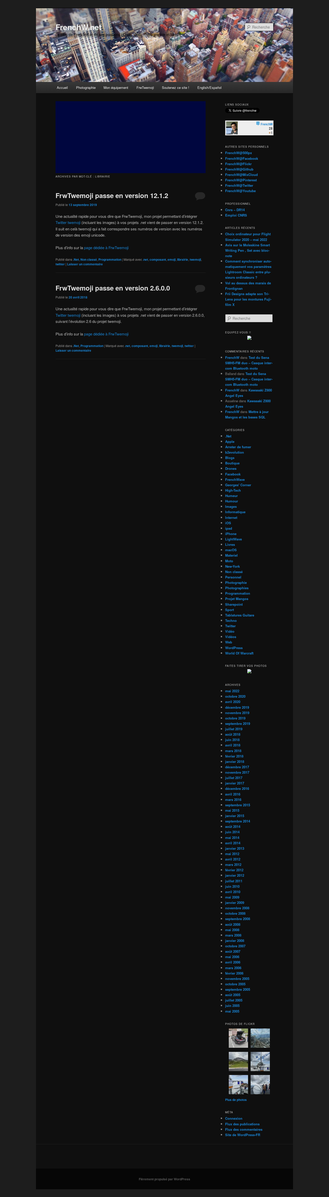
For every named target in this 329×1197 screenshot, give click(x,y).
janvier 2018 (234, 761)
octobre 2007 (235, 945)
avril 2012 (232, 859)
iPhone (230, 533)
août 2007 (232, 951)
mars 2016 (233, 799)
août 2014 (232, 826)
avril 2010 (232, 891)
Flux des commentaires (243, 1129)
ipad (228, 528)
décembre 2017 (237, 766)
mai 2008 (232, 929)
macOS (231, 549)
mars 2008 (233, 935)
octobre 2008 (235, 913)
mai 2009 (232, 897)
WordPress (234, 647)
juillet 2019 (233, 728)
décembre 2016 (237, 788)
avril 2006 (232, 962)
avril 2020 (232, 701)
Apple (229, 441)
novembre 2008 (237, 907)
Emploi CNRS (236, 215)
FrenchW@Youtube (240, 190)
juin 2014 (232, 831)
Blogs (229, 457)
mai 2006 (232, 956)
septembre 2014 (237, 821)
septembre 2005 (237, 989)
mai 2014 (232, 837)
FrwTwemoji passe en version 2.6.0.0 (113, 288)
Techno (231, 620)
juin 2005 (232, 1005)
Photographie (86, 87)
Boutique (232, 463)
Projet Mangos (236, 598)
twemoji (195, 259)
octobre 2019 (235, 718)
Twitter (230, 625)
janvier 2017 (234, 783)
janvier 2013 (234, 848)
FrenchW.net (79, 26)
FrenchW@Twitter (239, 185)
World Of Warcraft (239, 653)
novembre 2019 (237, 712)
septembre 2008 (237, 918)
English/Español (209, 87)
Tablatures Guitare (239, 615)
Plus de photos (236, 1099)
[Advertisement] (131, 137)
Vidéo (229, 631)
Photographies (237, 587)
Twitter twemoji (68, 222)
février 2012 (234, 869)
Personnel (233, 577)
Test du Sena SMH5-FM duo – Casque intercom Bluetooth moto (248, 363)
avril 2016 (232, 794)
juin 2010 (232, 886)
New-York (232, 566)
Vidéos (230, 636)
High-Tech (233, 490)
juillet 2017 (233, 777)
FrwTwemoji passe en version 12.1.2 (112, 195)
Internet (231, 517)
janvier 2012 (234, 875)
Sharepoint (234, 604)
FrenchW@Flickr (238, 163)
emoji (172, 259)
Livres (230, 544)
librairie (182, 259)
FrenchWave (235, 479)
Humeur (231, 495)
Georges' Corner (238, 484)
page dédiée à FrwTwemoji (106, 247)
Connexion (233, 1118)
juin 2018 (232, 739)
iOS (228, 522)
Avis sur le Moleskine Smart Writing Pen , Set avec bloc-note (247, 250)
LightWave (233, 539)
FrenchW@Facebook (241, 158)
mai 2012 (232, 853)
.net (145, 259)
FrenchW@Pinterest (241, 179)
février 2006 (234, 973)
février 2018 (234, 756)
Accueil (62, 87)
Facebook (233, 474)
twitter (60, 264)
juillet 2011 (233, 880)
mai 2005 (232, 1011)
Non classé (88, 259)
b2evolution (234, 452)
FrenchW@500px (238, 152)
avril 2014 (232, 842)
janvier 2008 (234, 940)
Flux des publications (242, 1123)
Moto (229, 560)
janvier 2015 (234, 815)
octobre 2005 (235, 983)
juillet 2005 (233, 1000)
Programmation (109, 259)
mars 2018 (233, 750)
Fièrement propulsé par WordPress (164, 1179)
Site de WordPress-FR (242, 1134)
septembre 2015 (237, 804)
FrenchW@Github (239, 169)
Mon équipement (116, 87)
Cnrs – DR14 (235, 209)
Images (231, 506)
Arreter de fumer (238, 446)
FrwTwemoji (145, 87)
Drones (230, 468)
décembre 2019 (237, 707)
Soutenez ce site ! (175, 87)
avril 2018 (232, 745)
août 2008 (232, 924)
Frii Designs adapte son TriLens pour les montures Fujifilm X (248, 299)
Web (228, 642)
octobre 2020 (235, 696)
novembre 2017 (237, 772)
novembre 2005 (237, 978)
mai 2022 (232, 690)
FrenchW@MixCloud (241, 174)
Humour (231, 501)
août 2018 (232, 734)
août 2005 (232, 994)
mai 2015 (232, 810)
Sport (229, 609)
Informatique (235, 511)
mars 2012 (233, 864)
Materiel (231, 555)
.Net (76, 259)
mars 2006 (233, 967)
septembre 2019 (237, 723)
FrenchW (232, 357)
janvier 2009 (234, 902)
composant (158, 259)
